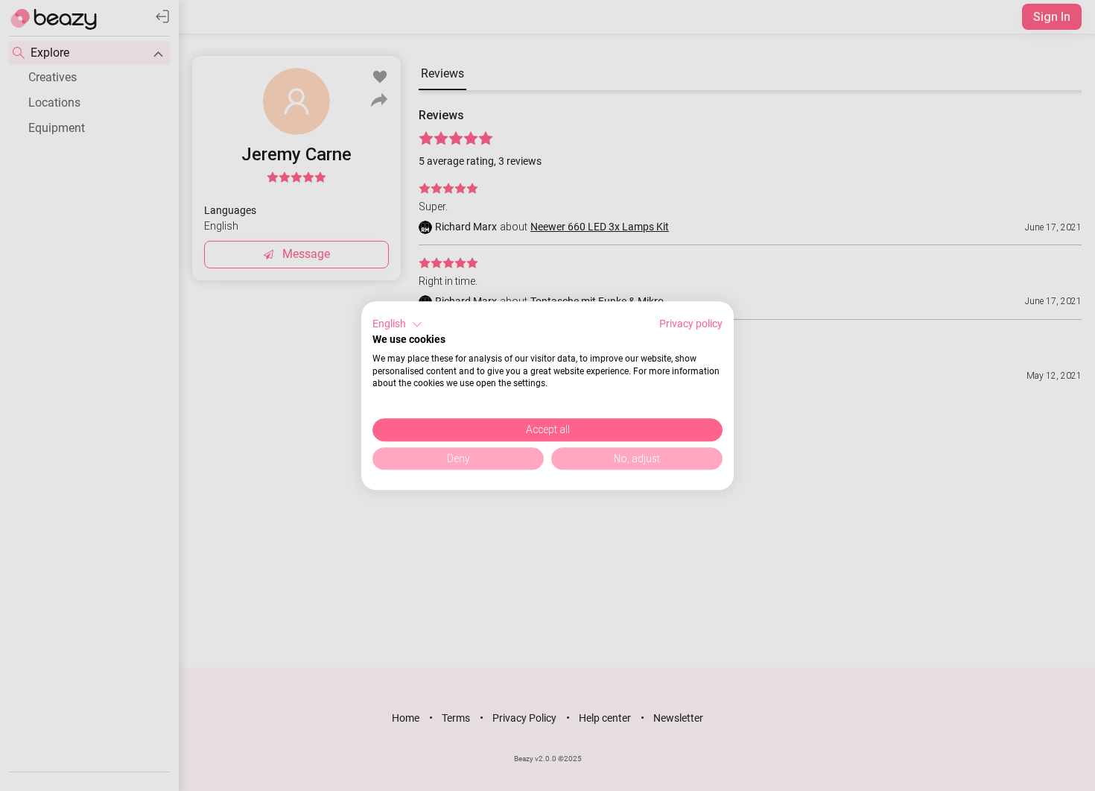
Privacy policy (691, 324)
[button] (397, 324)
